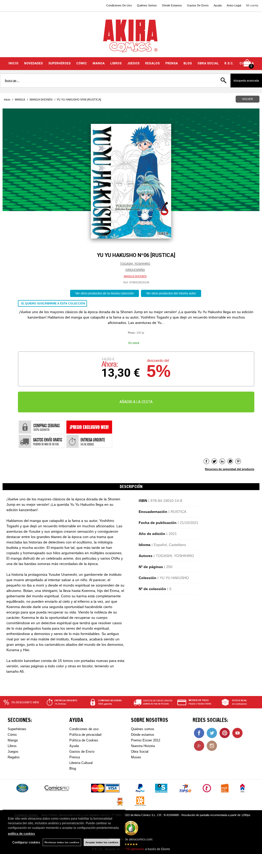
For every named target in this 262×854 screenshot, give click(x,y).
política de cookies (21, 834)
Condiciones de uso (84, 729)
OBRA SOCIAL (208, 63)
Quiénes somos (142, 729)
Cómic (12, 735)
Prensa (74, 757)
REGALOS (152, 63)
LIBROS (116, 63)
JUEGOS (133, 63)
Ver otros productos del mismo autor (171, 293)
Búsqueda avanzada (246, 80)
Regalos (14, 757)
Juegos (13, 751)
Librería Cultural (81, 763)
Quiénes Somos (147, 5)
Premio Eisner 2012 (145, 740)
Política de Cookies (83, 740)
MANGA (99, 63)
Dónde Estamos (172, 5)
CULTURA (246, 63)
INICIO (13, 63)
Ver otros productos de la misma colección (104, 293)
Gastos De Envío (198, 5)
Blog (72, 768)
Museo (136, 757)
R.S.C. (229, 63)
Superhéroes (17, 729)
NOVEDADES (33, 63)
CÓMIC (81, 63)
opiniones (132, 849)
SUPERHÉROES (59, 63)
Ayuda (218, 5)
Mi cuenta (252, 5)
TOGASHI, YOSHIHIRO (135, 263)
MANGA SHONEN (135, 276)
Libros (12, 746)
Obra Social (139, 751)
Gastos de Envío (81, 751)
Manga (13, 740)
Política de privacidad (85, 735)
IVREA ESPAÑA (135, 269)
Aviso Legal (234, 5)
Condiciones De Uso (119, 5)
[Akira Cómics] (131, 37)
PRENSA (171, 63)
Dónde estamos (142, 735)
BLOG (187, 63)
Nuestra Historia (143, 746)
